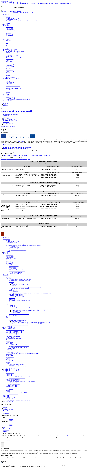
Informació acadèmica (11, 30)
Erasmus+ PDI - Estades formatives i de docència (22, 307)
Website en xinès (9, 34)
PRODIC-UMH (9, 70)
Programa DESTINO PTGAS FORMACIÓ (18, 325)
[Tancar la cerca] (1, 10)
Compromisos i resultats (14, 248)
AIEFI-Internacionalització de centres (14, 52)
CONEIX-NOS (6, 14)
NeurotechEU (9, 65)
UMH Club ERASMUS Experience (17, 269)
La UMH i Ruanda (13, 382)
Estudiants (8, 40)
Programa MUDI (12, 299)
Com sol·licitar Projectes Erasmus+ (16, 364)
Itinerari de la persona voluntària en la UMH (18, 392)
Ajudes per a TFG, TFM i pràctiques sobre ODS (19, 376)
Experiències (9, 48)
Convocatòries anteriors (14, 333)
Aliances (8, 81)
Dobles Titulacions (13, 360)
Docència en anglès (13, 335)
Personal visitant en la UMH (12, 66)
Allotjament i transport (13, 266)
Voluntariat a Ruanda (13, 394)
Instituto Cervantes (7, 410)
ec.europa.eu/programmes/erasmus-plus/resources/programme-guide (15, 159)
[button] (6, 16)
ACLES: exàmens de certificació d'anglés (15, 51)
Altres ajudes (9, 68)
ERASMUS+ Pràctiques (17, 285)
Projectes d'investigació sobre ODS (13, 88)
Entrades (11, 419)
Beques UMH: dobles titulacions (16, 294)
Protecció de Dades (7, 428)
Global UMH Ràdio (10, 97)
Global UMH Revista (10, 98)
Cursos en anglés (9, 27)
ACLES (5, 407)
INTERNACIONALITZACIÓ (10, 49)
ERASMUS (11, 282)
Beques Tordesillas (10, 56)
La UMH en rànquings (11, 64)
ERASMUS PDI (12, 305)
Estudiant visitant (9, 28)
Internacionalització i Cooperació (16, 111)
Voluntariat (8, 92)
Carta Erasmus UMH (16, 311)
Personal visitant (9, 32)
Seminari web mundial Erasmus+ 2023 (17, 366)
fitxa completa (21, 141)
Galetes (5, 431)
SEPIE (4, 408)
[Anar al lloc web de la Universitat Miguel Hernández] (11, 2)
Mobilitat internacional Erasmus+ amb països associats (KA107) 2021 (27, 323)
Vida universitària (12, 268)
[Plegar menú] (1, 108)
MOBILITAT (6, 38)
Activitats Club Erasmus (17, 272)
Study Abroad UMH (10, 77)
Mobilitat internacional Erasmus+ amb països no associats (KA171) (26, 287)
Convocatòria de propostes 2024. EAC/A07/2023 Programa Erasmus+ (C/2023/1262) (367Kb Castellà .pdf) (26, 155)
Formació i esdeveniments (11, 89)
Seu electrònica (36, 3)
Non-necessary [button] (4, 461)
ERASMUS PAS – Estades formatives (17, 319)
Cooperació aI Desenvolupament (13, 86)
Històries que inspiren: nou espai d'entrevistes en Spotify (18, 99)
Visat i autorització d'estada (15, 273)
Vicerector (8, 17)
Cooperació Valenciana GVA (9, 409)
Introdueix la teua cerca (19, 7)
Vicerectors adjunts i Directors (12, 18)
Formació (11, 389)
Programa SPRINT (10, 71)
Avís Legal (5, 427)
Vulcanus (11, 301)
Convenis (8, 60)
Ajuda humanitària (10, 82)
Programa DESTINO (13, 290)
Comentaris (11, 420)
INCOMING (6, 24)
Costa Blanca (6, 413)
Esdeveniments (9, 61)
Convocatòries (9, 83)
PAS (7, 45)
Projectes (8, 75)
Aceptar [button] (3, 440)
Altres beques (12, 298)
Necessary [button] (3, 455)
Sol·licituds (8, 33)
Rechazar (8, 440)
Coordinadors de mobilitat (11, 19)
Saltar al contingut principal (6, 1)
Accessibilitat (6, 430)
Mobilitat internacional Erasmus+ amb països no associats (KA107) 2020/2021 (29, 310)
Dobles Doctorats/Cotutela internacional (20, 296)
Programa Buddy (12, 267)
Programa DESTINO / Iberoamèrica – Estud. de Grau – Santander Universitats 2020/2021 (31, 293)
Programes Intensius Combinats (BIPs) (14, 57)
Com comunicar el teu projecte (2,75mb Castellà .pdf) (15, 148)
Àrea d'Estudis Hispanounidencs (13, 55)
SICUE (10, 289)
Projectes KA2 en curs (14, 365)
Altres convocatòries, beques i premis (17, 378)
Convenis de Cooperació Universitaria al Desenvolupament (22, 381)
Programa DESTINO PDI (14, 312)
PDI (7, 43)
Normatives (8, 23)
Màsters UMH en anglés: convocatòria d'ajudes (19, 314)
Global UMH (6, 94)
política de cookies (68, 435)
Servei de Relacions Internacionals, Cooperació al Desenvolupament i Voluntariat (23, 20)
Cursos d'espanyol (10, 29)
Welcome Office (9, 35)
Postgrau (8, 72)
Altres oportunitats (13, 315)
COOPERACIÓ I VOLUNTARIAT (11, 78)
